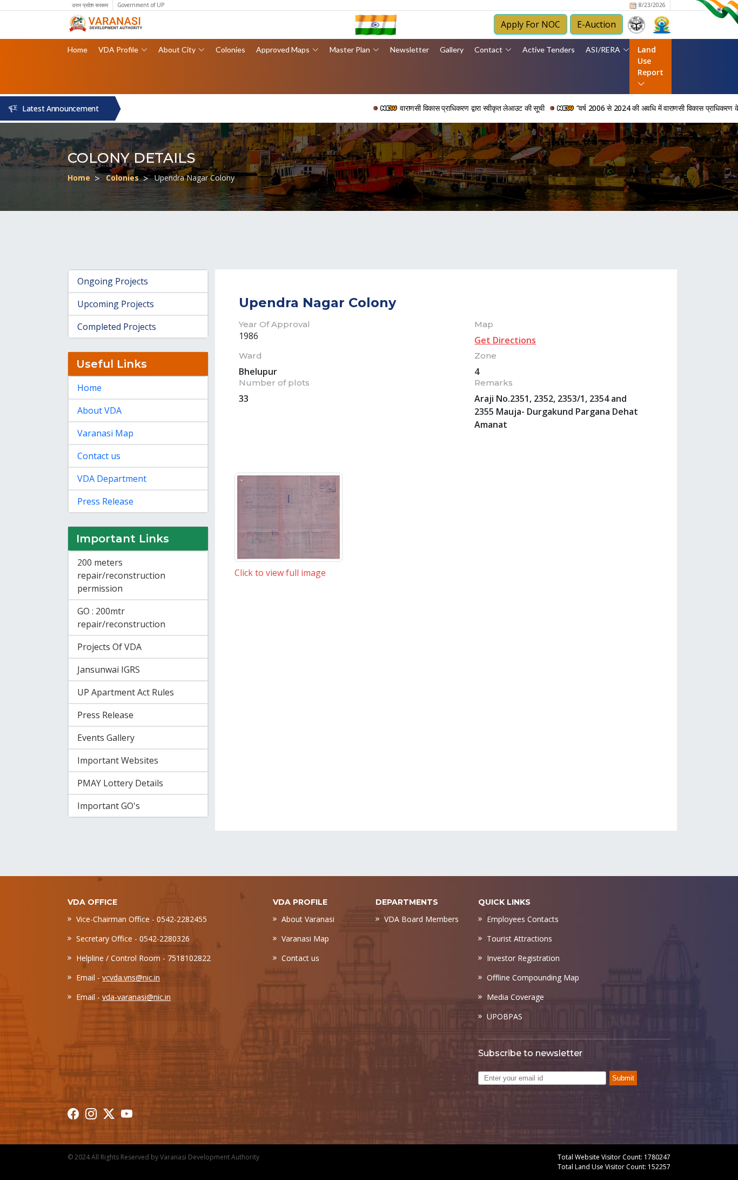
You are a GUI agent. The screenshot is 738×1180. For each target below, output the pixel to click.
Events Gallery (106, 738)
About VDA (99, 410)
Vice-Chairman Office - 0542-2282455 (141, 919)
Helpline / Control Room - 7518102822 (143, 958)
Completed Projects (116, 327)
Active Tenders (548, 49)
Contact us (98, 456)
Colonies (230, 49)
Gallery (452, 49)
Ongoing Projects (112, 281)
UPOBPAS (504, 1016)
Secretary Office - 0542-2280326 (133, 938)
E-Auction (596, 24)
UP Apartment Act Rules (125, 692)
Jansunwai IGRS (108, 669)
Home (78, 49)
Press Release (105, 501)
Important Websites (117, 760)
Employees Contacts (523, 919)
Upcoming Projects (115, 304)
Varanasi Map (105, 433)
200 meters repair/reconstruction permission (121, 575)
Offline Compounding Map (533, 977)
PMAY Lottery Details (120, 783)
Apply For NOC (530, 24)
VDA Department (111, 479)
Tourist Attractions (519, 938)
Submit (623, 1078)
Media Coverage (515, 997)
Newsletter (409, 49)
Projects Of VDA (109, 647)
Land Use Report (650, 60)
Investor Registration (523, 958)
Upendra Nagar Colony (317, 302)
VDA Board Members (421, 919)
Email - (118, 977)
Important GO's (108, 806)
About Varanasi (307, 919)
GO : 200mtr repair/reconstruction (121, 617)
